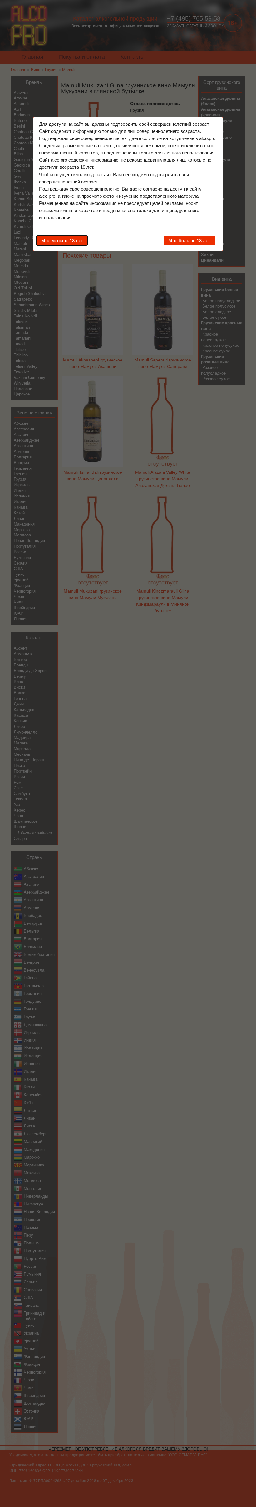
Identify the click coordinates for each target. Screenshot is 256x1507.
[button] (62, 240)
